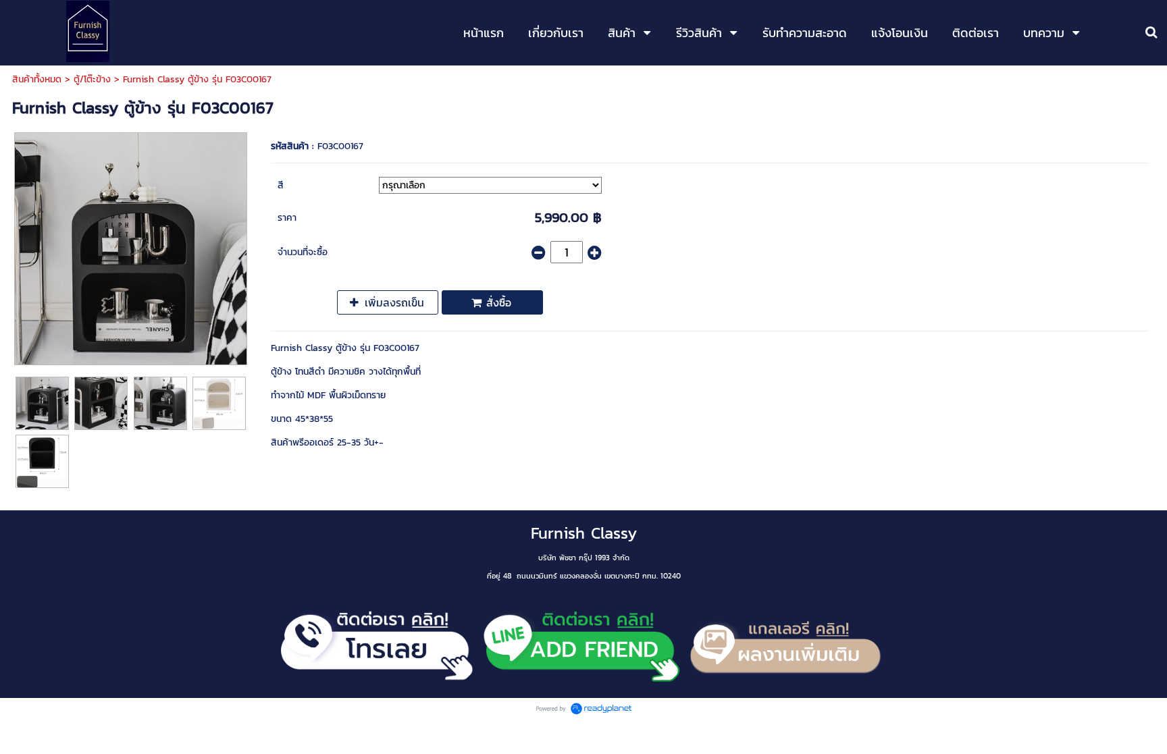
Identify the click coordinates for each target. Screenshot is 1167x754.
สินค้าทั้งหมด (36, 79)
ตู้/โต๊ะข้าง (92, 79)
